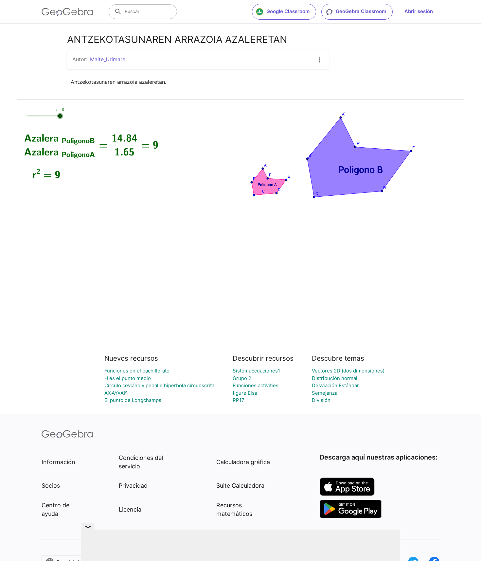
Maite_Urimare (107, 59)
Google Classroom (288, 11)
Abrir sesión (418, 11)
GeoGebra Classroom (361, 11)
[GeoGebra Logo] (67, 12)
